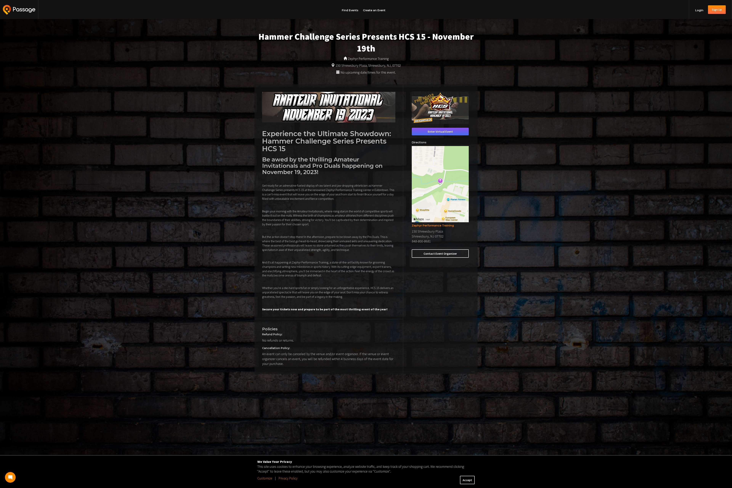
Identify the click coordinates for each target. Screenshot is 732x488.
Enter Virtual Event (440, 131)
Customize (264, 478)
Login (699, 10)
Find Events (350, 10)
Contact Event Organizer (440, 253)
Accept (467, 480)
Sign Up (717, 9)
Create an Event (374, 10)
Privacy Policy (288, 478)
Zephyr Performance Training (433, 225)
